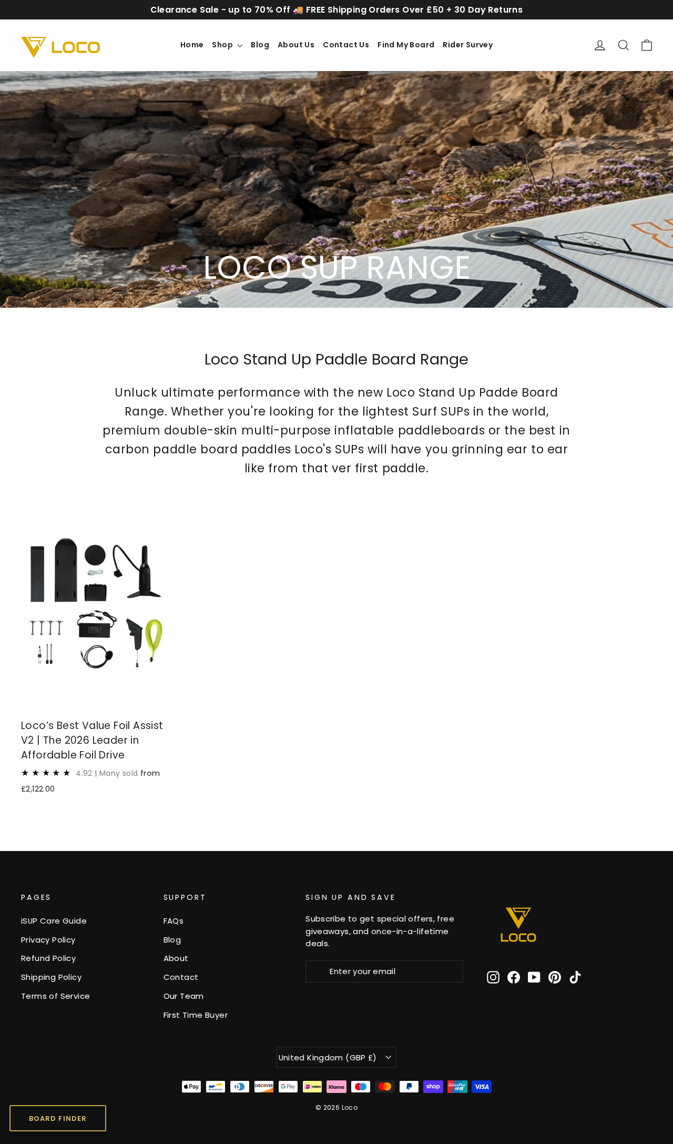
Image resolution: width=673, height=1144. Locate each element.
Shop (223, 44)
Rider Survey (468, 44)
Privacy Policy (48, 939)
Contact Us (346, 44)
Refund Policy (48, 958)
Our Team (184, 995)
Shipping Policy (51, 977)
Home (192, 44)
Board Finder (57, 1118)
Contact (181, 977)
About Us (296, 44)
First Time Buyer (196, 1014)
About (176, 958)
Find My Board (406, 44)
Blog (260, 44)
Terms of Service (55, 995)
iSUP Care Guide (54, 920)
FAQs (174, 920)
